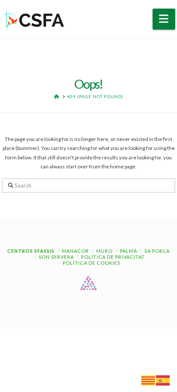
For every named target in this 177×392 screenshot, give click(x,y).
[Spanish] (163, 380)
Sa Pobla (157, 251)
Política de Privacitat (113, 257)
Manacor (75, 251)
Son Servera (56, 257)
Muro (104, 251)
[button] (164, 19)
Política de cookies (91, 263)
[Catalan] (148, 380)
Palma (128, 251)
